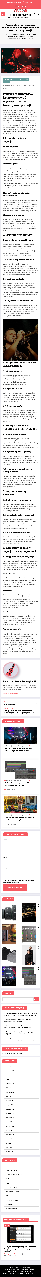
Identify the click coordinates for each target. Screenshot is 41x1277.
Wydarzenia (9, 1204)
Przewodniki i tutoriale (10, 79)
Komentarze (6, 839)
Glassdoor (7, 185)
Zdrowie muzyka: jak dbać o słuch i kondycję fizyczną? (19, 818)
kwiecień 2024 (10, 1135)
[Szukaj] (34, 14)
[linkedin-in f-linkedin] (25, 6)
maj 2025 (9, 1088)
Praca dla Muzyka (20, 14)
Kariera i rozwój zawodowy (14, 1174)
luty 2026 (8, 1066)
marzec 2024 (10, 1139)
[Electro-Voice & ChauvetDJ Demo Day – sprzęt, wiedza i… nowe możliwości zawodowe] (20, 735)
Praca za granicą (11, 1187)
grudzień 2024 (10, 1100)
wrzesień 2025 (10, 1071)
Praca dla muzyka (11, 704)
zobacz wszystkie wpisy (10, 693)
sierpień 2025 (10, 1075)
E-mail (5, 868)
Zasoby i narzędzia (12, 1209)
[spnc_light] (38, 14)
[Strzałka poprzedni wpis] (36, 703)
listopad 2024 (10, 1105)
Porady (8, 1183)
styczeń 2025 (10, 1096)
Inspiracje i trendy (11, 1170)
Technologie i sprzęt (12, 1200)
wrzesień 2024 (10, 1113)
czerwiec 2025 (10, 1083)
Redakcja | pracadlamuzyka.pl (13, 85)
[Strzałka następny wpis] (36, 711)
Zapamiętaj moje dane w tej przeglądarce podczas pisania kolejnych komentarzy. (18, 881)
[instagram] (20, 6)
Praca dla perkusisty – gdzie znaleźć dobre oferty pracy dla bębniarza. (18, 1247)
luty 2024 (8, 1143)
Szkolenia (9, 1196)
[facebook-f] (16, 6)
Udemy (27, 524)
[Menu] (3, 14)
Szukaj (8, 993)
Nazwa (5, 858)
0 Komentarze (8, 88)
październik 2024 (11, 1109)
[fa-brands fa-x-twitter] (18, 6)
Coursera (33, 524)
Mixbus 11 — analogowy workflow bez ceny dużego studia (18, 784)
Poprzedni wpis (9, 702)
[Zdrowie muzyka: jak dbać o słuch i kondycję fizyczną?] (20, 804)
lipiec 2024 (9, 1122)
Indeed (14, 185)
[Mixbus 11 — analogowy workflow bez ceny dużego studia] (20, 770)
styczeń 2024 (10, 1147)
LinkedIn (27, 539)
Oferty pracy (9, 1179)
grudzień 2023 (10, 1152)
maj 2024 (9, 1130)
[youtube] (23, 6)
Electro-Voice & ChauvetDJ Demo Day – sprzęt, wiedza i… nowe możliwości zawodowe (18, 749)
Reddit (12, 176)
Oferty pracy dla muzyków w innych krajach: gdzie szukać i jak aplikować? (19, 712)
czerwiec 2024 (10, 1126)
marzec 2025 (10, 1092)
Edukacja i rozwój (11, 1166)
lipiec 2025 (9, 1079)
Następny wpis (8, 708)
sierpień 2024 (10, 1117)
